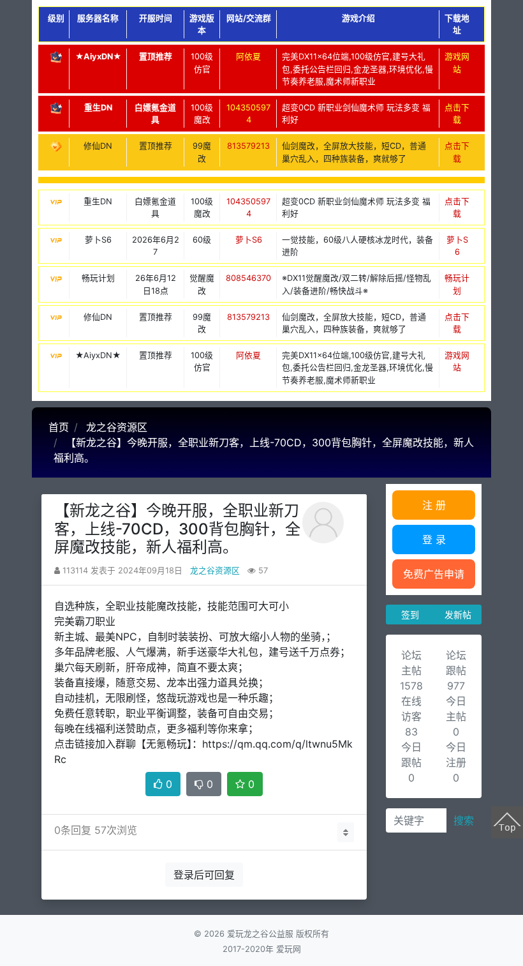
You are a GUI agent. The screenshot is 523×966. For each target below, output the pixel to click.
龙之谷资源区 (116, 427)
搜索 (463, 820)
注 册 (434, 505)
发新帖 (458, 614)
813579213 (248, 146)
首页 (58, 427)
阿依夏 (248, 56)
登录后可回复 (204, 874)
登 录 (434, 539)
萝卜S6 (248, 240)
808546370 (248, 278)
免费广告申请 (433, 574)
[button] (345, 832)
